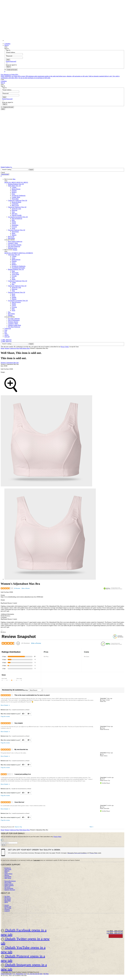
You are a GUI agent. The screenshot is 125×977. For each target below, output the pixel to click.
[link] (64, 40)
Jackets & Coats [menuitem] (16, 208)
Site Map (46, 974)
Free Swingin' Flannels (14, 245)
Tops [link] (12, 254)
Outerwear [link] (18, 207)
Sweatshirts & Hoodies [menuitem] (18, 268)
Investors (7, 909)
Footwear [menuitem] (11, 230)
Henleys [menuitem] (14, 192)
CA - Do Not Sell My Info (34, 974)
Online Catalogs (9, 885)
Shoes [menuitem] (13, 233)
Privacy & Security (6, 974)
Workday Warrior (13, 322)
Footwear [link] (17, 230)
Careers (6, 905)
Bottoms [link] (15, 184)
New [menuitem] (5, 333)
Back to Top (18, 827)
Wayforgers (7, 898)
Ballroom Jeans (12, 248)
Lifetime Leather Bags (14, 325)
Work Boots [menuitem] (15, 231)
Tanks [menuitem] (13, 258)
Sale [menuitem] (5, 332)
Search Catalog (6, 169)
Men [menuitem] (14, 179)
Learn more (36, 860)
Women (7, 348)
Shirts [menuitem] (10, 185)
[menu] (62, 21)
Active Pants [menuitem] (15, 274)
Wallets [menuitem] (14, 222)
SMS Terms (7, 878)
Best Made (7, 900)
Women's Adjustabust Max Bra (10, 362)
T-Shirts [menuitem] (14, 187)
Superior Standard (9, 889)
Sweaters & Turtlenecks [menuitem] (18, 195)
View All (21, 184)
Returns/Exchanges (10, 881)
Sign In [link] (6, 45)
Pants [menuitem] (13, 271)
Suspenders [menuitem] (15, 225)
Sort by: (25, 690)
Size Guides (7, 882)
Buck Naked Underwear (15, 241)
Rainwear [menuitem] (14, 210)
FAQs (6, 872)
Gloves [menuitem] (14, 223)
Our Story (7, 896)
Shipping (6, 871)
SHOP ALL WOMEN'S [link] (11, 253)
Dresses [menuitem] (10, 315)
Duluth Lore (7, 906)
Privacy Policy (65, 346)
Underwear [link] (18, 200)
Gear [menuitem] (5, 330)
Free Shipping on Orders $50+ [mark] (9, 74)
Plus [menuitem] (9, 312)
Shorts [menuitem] (13, 279)
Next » (91, 826)
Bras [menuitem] (13, 284)
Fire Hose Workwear (14, 246)
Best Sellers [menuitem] (11, 238)
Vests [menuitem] (13, 212)
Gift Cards (7, 887)
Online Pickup (8, 873)
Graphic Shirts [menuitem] (16, 197)
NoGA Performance (14, 320)
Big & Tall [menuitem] (11, 236)
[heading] (64, 534)
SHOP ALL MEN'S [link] (10, 182)
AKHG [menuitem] (6, 335)
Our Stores (7, 899)
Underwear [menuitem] (11, 200)
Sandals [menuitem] (14, 297)
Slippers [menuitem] (14, 235)
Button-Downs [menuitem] (16, 189)
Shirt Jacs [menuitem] (14, 213)
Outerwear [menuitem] (11, 207)
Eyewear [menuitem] (14, 226)
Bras (17, 348)
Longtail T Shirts (13, 243)
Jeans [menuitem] (13, 277)
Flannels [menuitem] (14, 190)
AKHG (6, 902)
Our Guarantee (8, 888)
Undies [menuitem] (14, 282)
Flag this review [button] (5, 716)
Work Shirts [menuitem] (15, 199)
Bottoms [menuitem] (10, 184)
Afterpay (6, 875)
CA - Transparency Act (19, 974)
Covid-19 (7, 911)
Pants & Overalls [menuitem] (17, 215)
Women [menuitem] (15, 249)
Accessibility (7, 876)
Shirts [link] (13, 185)
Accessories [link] (18, 217)
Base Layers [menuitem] (15, 205)
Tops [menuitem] (9, 254)
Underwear (13, 348)
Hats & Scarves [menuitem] (16, 302)
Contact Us (7, 868)
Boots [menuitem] (13, 294)
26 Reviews (17, 588)
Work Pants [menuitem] (15, 272)
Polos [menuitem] (13, 194)
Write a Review (26, 588)
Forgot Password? (11, 61)
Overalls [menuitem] (14, 276)
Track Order (7, 869)
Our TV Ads (7, 908)
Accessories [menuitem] (11, 217)
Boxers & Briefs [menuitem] (16, 202)
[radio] (2, 588)
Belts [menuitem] (13, 220)
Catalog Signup (8, 884)
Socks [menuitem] (13, 228)
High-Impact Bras (24, 348)
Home (2, 348)
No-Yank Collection (14, 318)
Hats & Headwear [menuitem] (17, 218)
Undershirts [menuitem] (15, 203)
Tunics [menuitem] (14, 263)
